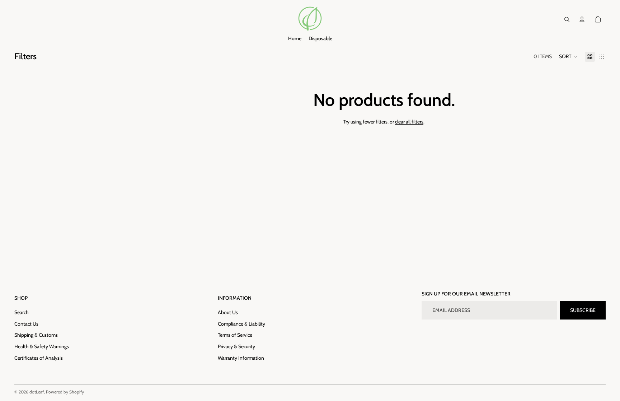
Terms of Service (235, 335)
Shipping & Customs (36, 335)
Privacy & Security (236, 346)
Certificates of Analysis (38, 358)
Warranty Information (241, 358)
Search (21, 312)
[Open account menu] (582, 19)
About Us (228, 312)
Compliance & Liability (241, 324)
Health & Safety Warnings (41, 346)
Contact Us (26, 324)
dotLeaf (36, 392)
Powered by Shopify (65, 392)
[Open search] (567, 19)
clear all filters (409, 121)
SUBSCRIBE (583, 310)
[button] (568, 57)
